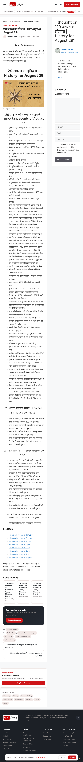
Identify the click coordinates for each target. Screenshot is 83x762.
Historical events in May (19, 548)
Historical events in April (19, 544)
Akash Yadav (67, 49)
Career (37, 699)
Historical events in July (19, 554)
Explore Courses (72, 4)
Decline (62, 757)
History (15, 696)
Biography (6, 696)
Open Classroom (48, 733)
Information (19, 699)
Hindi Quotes (7, 699)
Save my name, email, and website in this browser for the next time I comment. (68, 148)
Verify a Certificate (29, 750)
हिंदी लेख (65, 746)
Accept (72, 757)
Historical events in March (20, 541)
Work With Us (7, 739)
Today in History (14, 21)
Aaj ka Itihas (11, 633)
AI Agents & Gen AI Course (61, 11)
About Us (6, 733)
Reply (60, 77)
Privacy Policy (7, 746)
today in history (10, 640)
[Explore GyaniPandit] (61, 4)
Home (5, 21)
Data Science (8, 11)
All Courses (26, 747)
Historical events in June (19, 551)
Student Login (47, 736)
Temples (29, 699)
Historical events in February (21, 538)
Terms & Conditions (9, 742)
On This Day (8, 636)
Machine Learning (23, 11)
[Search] (56, 4)
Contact (5, 736)
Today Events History (23, 636)
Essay (5, 703)
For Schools (47, 739)
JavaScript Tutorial (69, 739)
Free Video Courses (69, 742)
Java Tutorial (67, 736)
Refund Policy (7, 749)
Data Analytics (39, 11)
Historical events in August (20, 557)
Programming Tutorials (71, 733)
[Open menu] (5, 4)
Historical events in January (21, 535)
